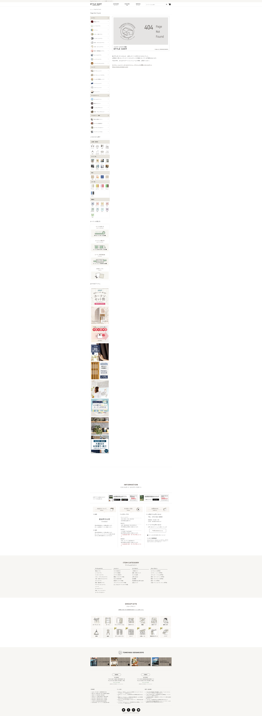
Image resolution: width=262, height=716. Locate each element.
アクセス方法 (117, 682)
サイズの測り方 (117, 570)
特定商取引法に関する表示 (138, 580)
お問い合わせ (135, 576)
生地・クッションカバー (100, 590)
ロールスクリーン (95, 95)
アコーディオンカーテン (99, 63)
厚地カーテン (97, 21)
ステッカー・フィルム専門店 (157, 574)
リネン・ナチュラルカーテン (101, 576)
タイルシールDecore (151, 693)
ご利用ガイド (135, 570)
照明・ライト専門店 (155, 580)
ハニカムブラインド (98, 107)
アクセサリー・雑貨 (95, 115)
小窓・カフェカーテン (98, 46)
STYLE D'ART (129, 712)
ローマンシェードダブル (99, 75)
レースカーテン (97, 25)
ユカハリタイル (167, 692)
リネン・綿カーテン (98, 34)
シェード (93, 67)
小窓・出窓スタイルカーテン (101, 578)
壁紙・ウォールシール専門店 (157, 578)
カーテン (93, 17)
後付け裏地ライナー (98, 119)
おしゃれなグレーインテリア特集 (121, 584)
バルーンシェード (98, 87)
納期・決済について (136, 572)
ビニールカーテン (98, 55)
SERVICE (138, 4)
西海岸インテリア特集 (118, 580)
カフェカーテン (98, 580)
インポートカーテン (98, 38)
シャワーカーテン (98, 59)
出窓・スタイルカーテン (99, 42)
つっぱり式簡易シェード (99, 79)
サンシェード (97, 91)
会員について (135, 582)
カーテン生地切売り (98, 123)
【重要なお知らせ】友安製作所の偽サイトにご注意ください (131, 609)
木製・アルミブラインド (99, 111)
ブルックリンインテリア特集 (120, 582)
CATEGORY (116, 4)
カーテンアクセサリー (98, 127)
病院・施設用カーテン (100, 582)
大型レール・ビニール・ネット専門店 (159, 582)
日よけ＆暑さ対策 (117, 578)
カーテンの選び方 (117, 574)
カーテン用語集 (117, 572)
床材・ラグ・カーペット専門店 (157, 576)
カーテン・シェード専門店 (156, 572)
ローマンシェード (98, 70)
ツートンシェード (98, 83)
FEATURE (127, 4)
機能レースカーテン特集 (119, 576)
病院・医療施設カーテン (99, 50)
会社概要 (134, 578)
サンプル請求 (135, 574)
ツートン (96, 30)
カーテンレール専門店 (155, 570)
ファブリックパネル (98, 131)
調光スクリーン (97, 103)
